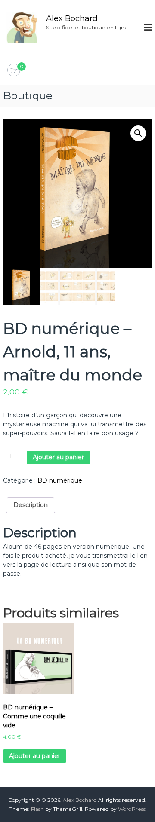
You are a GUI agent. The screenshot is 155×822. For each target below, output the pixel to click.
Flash (37, 809)
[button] (138, 133)
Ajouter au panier (58, 457)
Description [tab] (30, 505)
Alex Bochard (72, 18)
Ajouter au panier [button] (34, 756)
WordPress (132, 809)
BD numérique (59, 480)
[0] (14, 70)
